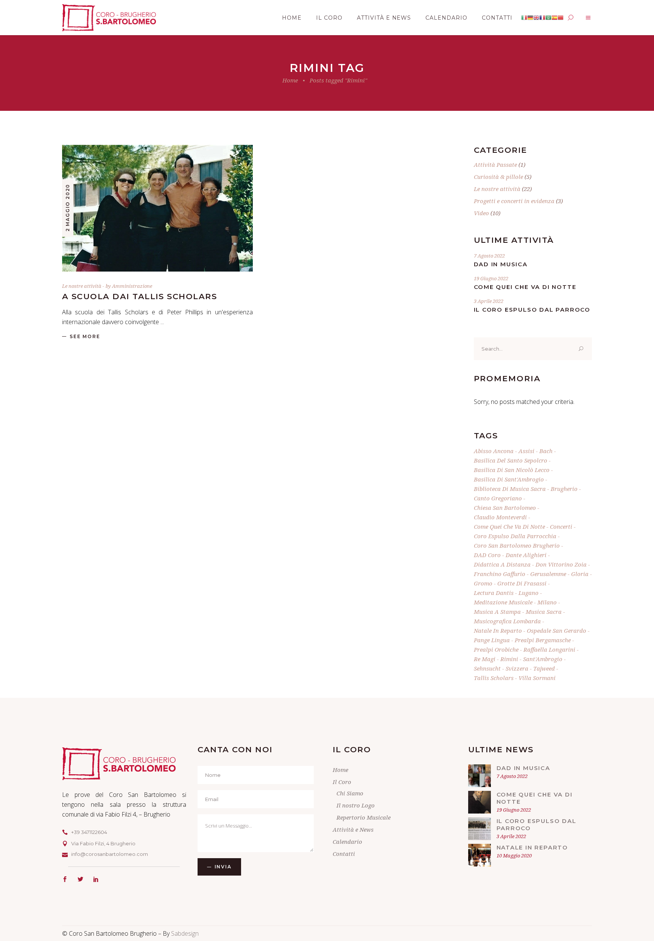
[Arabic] (548, 18)
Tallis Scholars (494, 678)
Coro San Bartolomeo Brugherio (517, 545)
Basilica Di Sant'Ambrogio (509, 479)
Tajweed (544, 668)
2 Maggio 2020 (67, 207)
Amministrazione (132, 286)
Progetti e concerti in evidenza (514, 201)
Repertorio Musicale (363, 817)
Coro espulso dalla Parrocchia (515, 536)
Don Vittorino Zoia (561, 564)
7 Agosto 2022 (489, 255)
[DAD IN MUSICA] (479, 775)
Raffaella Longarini (549, 649)
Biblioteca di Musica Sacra (510, 488)
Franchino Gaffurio (499, 574)
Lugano (529, 592)
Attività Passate (495, 164)
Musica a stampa (497, 611)
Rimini (509, 659)
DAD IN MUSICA (501, 264)
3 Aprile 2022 (488, 301)
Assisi (526, 451)
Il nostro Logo (355, 805)
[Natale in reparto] (479, 855)
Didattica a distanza (502, 564)
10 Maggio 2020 (514, 855)
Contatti (344, 853)
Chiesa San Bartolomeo (505, 507)
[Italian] (524, 18)
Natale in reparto (498, 630)
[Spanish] (554, 18)
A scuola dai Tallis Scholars (139, 296)
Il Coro (342, 782)
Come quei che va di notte (525, 286)
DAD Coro (487, 555)
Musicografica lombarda (507, 621)
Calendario (347, 841)
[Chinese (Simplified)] (560, 18)
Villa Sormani (537, 678)
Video (481, 213)
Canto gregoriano (498, 498)
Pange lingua (492, 640)
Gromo (483, 583)
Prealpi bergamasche (543, 640)
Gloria (580, 574)
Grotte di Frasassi (522, 583)
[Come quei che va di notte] (479, 802)
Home (290, 80)
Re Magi (484, 659)
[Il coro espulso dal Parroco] (479, 828)
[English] (536, 18)
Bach (546, 451)
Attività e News (353, 829)
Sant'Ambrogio (542, 659)
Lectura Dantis (494, 592)
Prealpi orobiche (496, 649)
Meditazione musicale (503, 602)
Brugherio (564, 488)
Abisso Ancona (494, 451)
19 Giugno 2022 (491, 278)
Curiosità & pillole (498, 176)
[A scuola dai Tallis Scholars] (157, 208)
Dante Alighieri (526, 555)
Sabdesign (185, 933)
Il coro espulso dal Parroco (532, 309)
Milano (547, 602)
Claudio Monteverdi (500, 517)
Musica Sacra (544, 611)
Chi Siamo (349, 793)
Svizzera (517, 668)
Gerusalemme (548, 574)
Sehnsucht (487, 668)
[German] (530, 18)
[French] (542, 18)
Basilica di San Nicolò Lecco (512, 470)
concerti (561, 526)
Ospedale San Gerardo (556, 630)
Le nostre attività (81, 286)
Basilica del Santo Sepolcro (510, 460)
